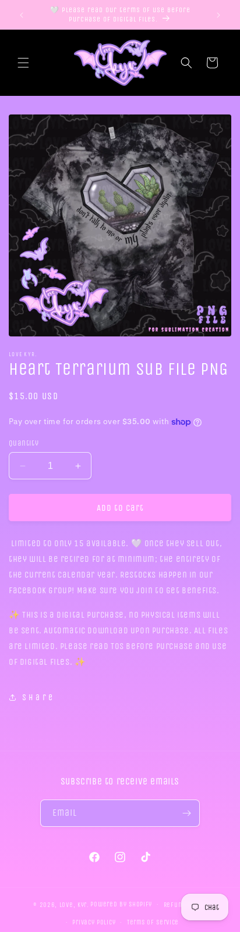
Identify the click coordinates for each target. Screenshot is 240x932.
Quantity (23, 443)
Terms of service (153, 922)
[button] (23, 63)
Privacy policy (93, 922)
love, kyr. (74, 904)
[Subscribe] (186, 813)
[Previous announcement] (21, 15)
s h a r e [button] (37, 697)
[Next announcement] (218, 15)
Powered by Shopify (121, 904)
